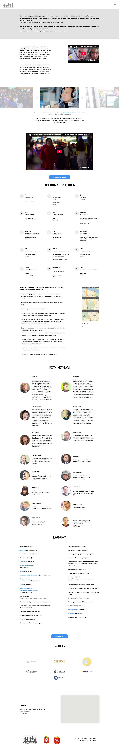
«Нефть (21, 571)
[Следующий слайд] (82, 98)
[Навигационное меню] (115, 5)
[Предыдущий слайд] (37, 98)
